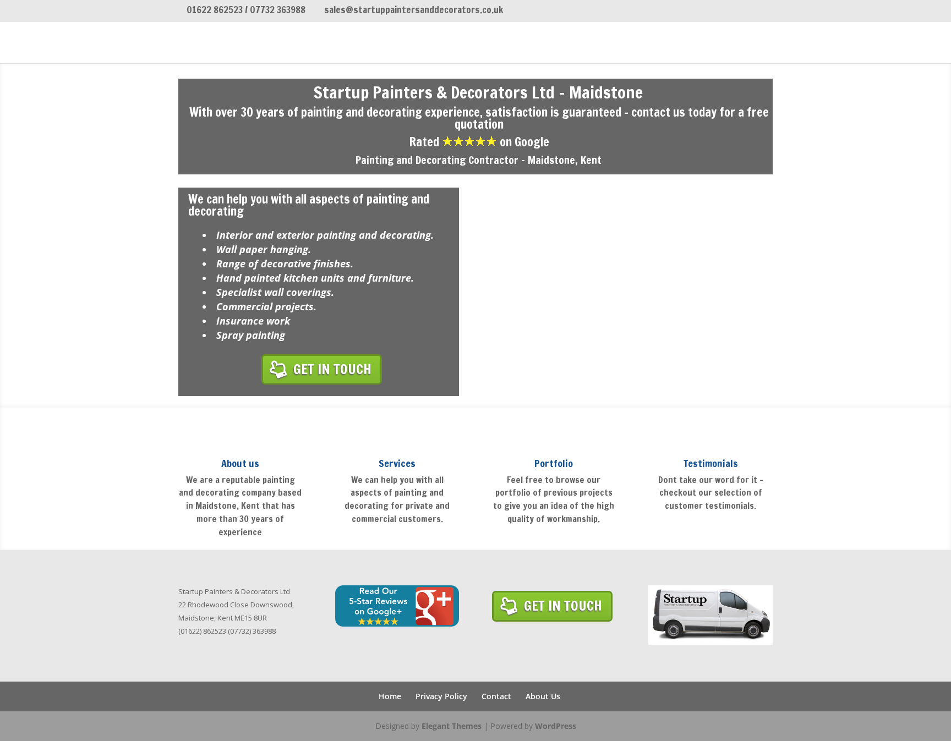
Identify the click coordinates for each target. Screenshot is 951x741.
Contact (496, 696)
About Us (543, 696)
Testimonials (711, 463)
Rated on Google (479, 141)
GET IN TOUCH (332, 368)
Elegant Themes (452, 726)
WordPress (555, 726)
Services (397, 463)
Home (390, 696)
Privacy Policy (441, 696)
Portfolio (553, 463)
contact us (658, 111)
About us (240, 463)
